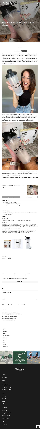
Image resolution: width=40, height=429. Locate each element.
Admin (3, 382)
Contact (3, 380)
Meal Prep (5, 338)
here (5, 304)
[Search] (20, 299)
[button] (37, 3)
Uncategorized (5, 346)
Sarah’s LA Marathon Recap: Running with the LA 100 (12, 314)
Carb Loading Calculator (6, 412)
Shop (3, 421)
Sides (4, 342)
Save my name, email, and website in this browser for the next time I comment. (15, 278)
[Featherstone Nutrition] (8, 3)
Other (4, 340)
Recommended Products (6, 417)
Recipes (3, 393)
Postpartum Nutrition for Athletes (8, 320)
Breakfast (5, 331)
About (3, 374)
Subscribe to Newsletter (6, 378)
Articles (4, 327)
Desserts (4, 333)
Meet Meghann (5, 377)
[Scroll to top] (38, 426)
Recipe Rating (4, 258)
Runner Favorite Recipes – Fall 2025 (9, 318)
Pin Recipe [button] (30, 197)
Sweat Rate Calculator (6, 415)
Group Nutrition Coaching (7, 389)
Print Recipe (11, 197)
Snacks (4, 344)
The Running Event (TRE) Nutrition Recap (9, 316)
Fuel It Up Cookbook (6, 335)
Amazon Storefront (5, 418)
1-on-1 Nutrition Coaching (7, 387)
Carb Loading (4, 410)
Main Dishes (5, 337)
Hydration (4, 413)
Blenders (4, 329)
